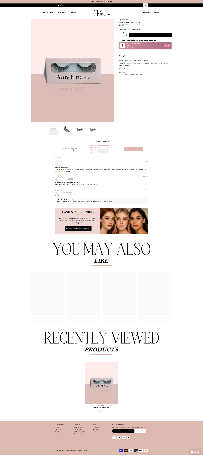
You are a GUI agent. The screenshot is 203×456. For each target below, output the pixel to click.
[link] (145, 5)
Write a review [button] (134, 149)
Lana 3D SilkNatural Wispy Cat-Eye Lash (101, 407)
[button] (122, 24)
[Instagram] (58, 5)
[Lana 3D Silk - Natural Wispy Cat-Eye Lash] (101, 383)
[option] (72, 70)
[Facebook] (55, 5)
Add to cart (150, 35)
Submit (140, 431)
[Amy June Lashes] (101, 221)
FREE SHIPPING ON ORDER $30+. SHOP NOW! (101, 1)
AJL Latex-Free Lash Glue (133, 43)
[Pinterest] (60, 5)
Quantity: (121, 32)
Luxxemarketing (85, 450)
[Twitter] (63, 5)
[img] (58, 162)
